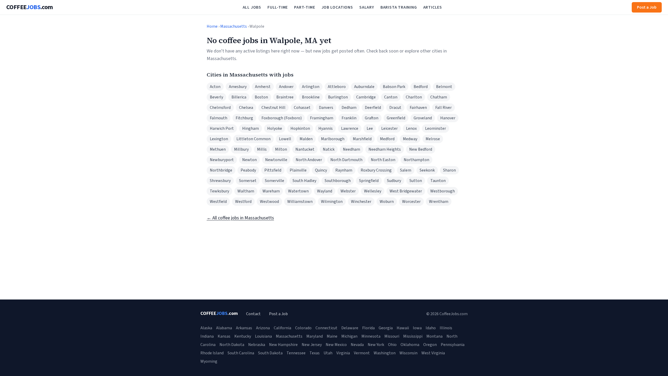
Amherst (263, 87)
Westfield (218, 201)
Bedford (421, 87)
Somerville (274, 181)
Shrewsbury (220, 181)
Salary (366, 7)
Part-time (304, 7)
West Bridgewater (406, 191)
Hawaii (403, 328)
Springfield (369, 181)
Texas (314, 353)
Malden (306, 139)
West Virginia (433, 353)
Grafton (371, 118)
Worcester (411, 201)
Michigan (349, 336)
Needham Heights (384, 149)
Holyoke (274, 128)
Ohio (392, 345)
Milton (281, 149)
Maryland (314, 336)
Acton (215, 87)
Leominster (435, 128)
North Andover (309, 160)
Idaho (431, 328)
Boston (261, 97)
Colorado (303, 328)
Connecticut (326, 328)
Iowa (417, 328)
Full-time (277, 7)
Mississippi (412, 336)
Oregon (430, 345)
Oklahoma (410, 345)
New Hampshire (283, 345)
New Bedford (420, 149)
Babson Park (394, 87)
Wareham (271, 191)
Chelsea (246, 107)
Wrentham (438, 201)
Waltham (245, 191)
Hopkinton (300, 128)
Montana (434, 336)
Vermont (362, 353)
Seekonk (427, 170)
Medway (410, 139)
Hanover (447, 118)
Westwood (269, 201)
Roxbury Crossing (376, 170)
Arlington (310, 87)
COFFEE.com (29, 7)
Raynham (343, 170)
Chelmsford (220, 107)
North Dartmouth (346, 160)
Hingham (250, 128)
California (282, 328)
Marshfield (362, 139)
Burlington (338, 97)
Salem (405, 170)
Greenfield (396, 118)
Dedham (349, 107)
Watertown (298, 191)
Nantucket (304, 149)
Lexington (219, 139)
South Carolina (241, 353)
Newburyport (222, 160)
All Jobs (252, 7)
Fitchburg (244, 118)
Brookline (311, 97)
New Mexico (336, 345)
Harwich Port (222, 128)
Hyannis (325, 128)
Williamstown (300, 201)
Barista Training (398, 7)
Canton (390, 97)
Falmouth (218, 118)
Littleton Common (253, 139)
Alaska (206, 328)
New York (376, 345)
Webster (348, 191)
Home (212, 26)
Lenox (411, 128)
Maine (332, 336)
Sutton (415, 181)
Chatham (438, 97)
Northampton (416, 160)
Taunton (438, 181)
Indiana (207, 336)
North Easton (383, 160)
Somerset (248, 181)
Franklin (349, 118)
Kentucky (242, 336)
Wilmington (332, 201)
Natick (329, 149)
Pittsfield (272, 170)
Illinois (446, 328)
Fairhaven (418, 107)
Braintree (285, 97)
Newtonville (276, 160)
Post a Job (647, 7)
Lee (370, 128)
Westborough (442, 191)
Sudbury (394, 181)
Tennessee (296, 353)
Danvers (326, 107)
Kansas (224, 336)
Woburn (387, 201)
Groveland (423, 118)
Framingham (321, 118)
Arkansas (244, 328)
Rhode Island (212, 353)
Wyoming (208, 361)
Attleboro (337, 87)
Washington (385, 353)
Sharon (449, 170)
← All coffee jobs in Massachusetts (240, 218)
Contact (253, 314)
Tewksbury (219, 191)
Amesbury (238, 87)
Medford (387, 139)
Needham (351, 149)
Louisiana (263, 336)
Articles (432, 7)
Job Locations (337, 7)
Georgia (386, 328)
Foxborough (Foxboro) (281, 118)
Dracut (395, 107)
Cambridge (366, 97)
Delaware (349, 328)
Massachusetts (233, 26)
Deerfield (373, 107)
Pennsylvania (452, 345)
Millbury (241, 149)
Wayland (324, 191)
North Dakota (231, 345)
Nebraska (256, 345)
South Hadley (304, 181)
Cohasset (302, 107)
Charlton (414, 97)
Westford (243, 201)
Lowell (285, 139)
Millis (262, 149)
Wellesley (372, 191)
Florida (368, 328)
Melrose (433, 139)
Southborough (338, 181)
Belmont (444, 87)
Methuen (218, 149)
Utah (328, 353)
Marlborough (332, 139)
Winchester (361, 201)
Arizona (263, 328)
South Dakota (270, 353)
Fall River (443, 107)
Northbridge (221, 170)
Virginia (343, 353)
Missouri (391, 336)
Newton (249, 160)
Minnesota (370, 336)
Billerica (238, 97)
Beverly (216, 97)
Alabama (224, 328)
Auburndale (364, 87)
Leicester (389, 128)
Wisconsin (408, 353)
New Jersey (312, 345)
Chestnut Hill (273, 107)
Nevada (357, 345)
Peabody (248, 170)
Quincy (321, 170)
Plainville (298, 170)
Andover (286, 87)
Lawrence (349, 128)
